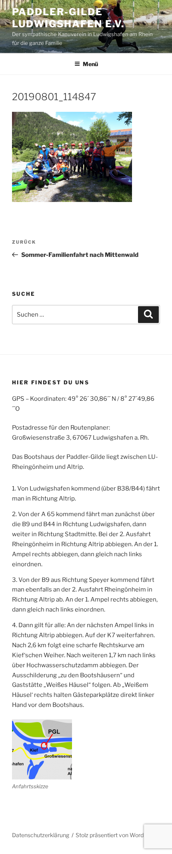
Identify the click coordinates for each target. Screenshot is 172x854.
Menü (90, 64)
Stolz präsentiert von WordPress (117, 835)
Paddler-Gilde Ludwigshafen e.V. (68, 18)
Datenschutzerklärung (40, 835)
